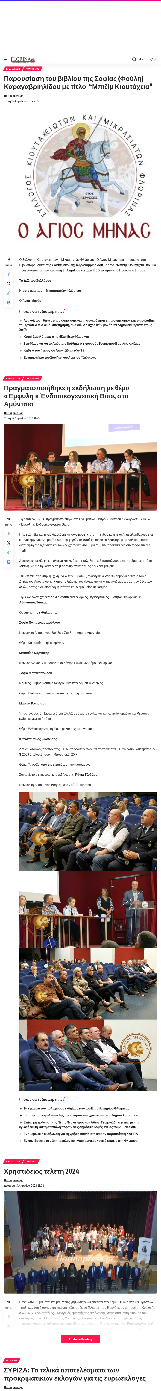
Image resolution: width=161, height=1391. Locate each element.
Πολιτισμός (32, 69)
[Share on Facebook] (8, 274)
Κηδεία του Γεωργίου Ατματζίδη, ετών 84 (54, 350)
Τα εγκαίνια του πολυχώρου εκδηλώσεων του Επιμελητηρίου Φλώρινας (76, 1108)
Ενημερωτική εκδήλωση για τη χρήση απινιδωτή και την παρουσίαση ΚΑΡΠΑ (81, 1134)
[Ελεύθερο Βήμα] (23, 59)
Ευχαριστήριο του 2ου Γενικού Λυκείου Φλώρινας (60, 357)
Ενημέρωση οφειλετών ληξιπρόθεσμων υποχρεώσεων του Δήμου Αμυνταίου (81, 1115)
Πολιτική (31, 1161)
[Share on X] (8, 283)
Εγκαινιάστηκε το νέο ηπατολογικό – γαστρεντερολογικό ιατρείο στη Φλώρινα (81, 1141)
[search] (134, 59)
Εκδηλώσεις (13, 69)
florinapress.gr (13, 95)
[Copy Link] (8, 293)
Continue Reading (80, 1339)
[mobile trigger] (7, 59)
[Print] (8, 302)
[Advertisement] (80, 27)
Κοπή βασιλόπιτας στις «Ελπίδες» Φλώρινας (57, 337)
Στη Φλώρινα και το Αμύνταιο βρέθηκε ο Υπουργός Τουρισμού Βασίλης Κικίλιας (82, 343)
